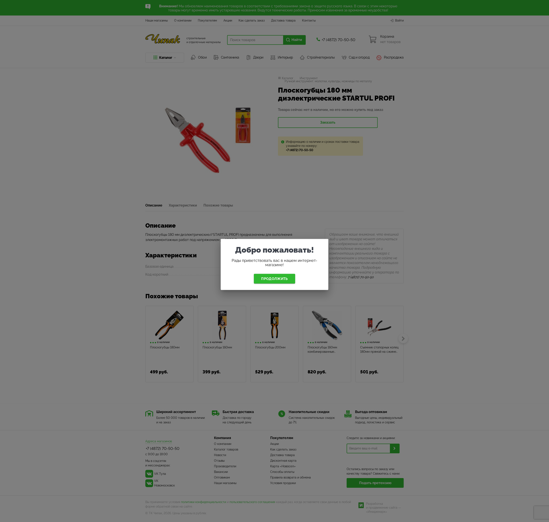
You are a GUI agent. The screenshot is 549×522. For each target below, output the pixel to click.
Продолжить (274, 279)
